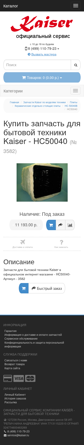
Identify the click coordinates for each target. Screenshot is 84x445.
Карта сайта (12, 368)
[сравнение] (70, 225)
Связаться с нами (15, 360)
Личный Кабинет (15, 394)
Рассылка (10, 402)
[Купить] (51, 225)
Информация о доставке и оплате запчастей (33, 334)
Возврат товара (14, 364)
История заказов (15, 398)
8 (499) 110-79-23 (18, 431)
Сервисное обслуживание (21, 338)
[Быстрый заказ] (60, 225)
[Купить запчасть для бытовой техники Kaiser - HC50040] (42, 182)
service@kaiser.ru (18, 435)
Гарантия (10, 331)
